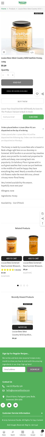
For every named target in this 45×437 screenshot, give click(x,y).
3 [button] (24, 285)
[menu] (2, 3)
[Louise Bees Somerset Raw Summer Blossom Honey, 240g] (11, 244)
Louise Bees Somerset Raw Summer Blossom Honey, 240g (10, 265)
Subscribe (33, 117)
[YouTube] (15, 405)
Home (3, 9)
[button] (17, 91)
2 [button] (21, 285)
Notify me (22, 327)
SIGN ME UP (34, 369)
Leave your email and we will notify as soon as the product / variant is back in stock (21, 110)
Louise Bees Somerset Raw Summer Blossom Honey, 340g (32, 265)
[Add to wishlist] (37, 94)
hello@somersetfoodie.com (18, 390)
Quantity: (5, 70)
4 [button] (27, 285)
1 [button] (18, 285)
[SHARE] (42, 94)
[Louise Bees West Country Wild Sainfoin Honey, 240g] (22, 313)
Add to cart (11, 259)
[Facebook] (3, 405)
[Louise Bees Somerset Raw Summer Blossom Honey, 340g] (33, 244)
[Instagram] (9, 405)
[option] (22, 33)
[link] (12, 433)
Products (12, 9)
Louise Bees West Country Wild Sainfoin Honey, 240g (21, 333)
